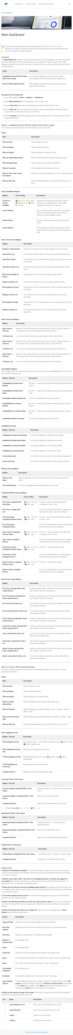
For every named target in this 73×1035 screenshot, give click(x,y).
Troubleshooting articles (46, 4)
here (53, 46)
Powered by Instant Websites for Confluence (36, 1032)
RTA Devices (19, 4)
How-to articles (31, 4)
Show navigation (6, 13)
